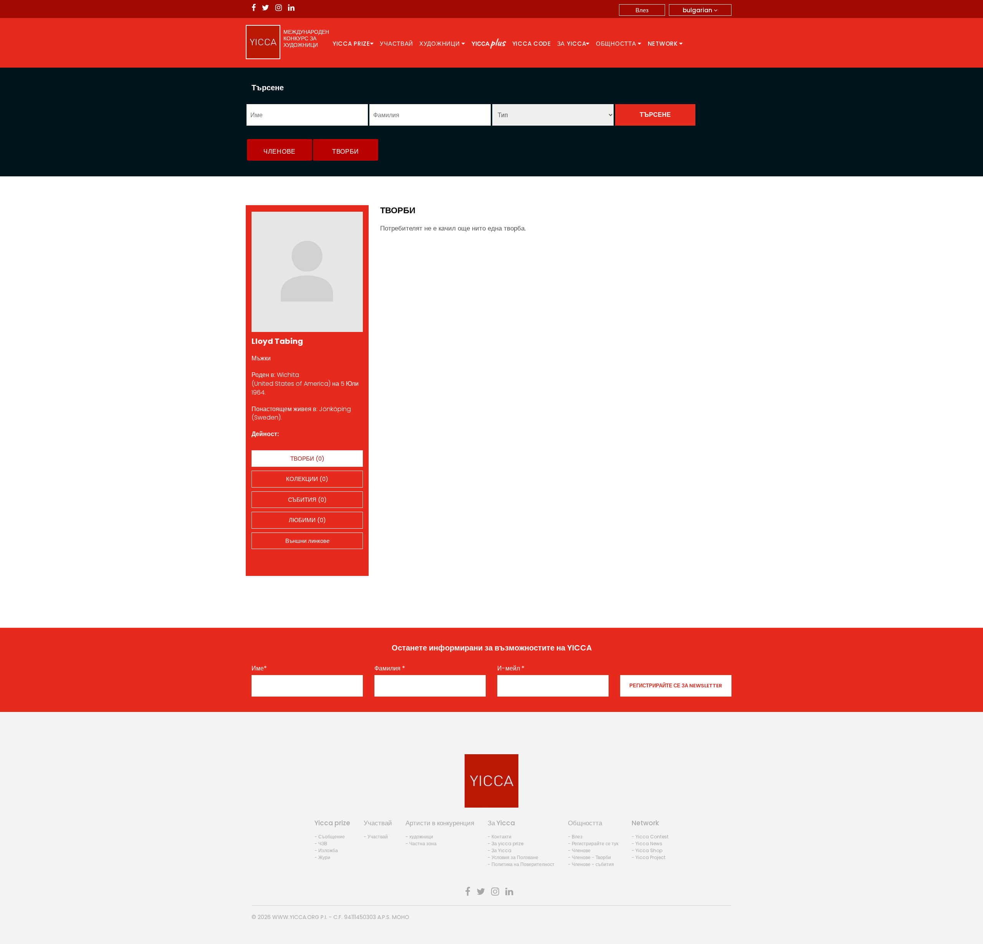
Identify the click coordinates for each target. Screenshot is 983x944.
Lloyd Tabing (277, 341)
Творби (345, 151)
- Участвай (376, 836)
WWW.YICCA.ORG (295, 917)
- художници (419, 836)
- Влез (575, 836)
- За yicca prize (505, 843)
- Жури (322, 857)
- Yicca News (647, 843)
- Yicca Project (648, 857)
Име (259, 668)
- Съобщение (329, 836)
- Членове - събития (591, 864)
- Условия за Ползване (513, 857)
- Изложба (326, 850)
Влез (642, 10)
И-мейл (511, 668)
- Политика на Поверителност (521, 864)
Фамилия (389, 668)
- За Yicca (499, 850)
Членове (279, 151)
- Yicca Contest (650, 836)
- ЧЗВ (320, 843)
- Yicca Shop (647, 850)
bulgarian (698, 10)
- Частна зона (421, 843)
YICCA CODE (531, 44)
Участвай (396, 44)
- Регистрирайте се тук (593, 843)
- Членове (579, 850)
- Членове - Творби (589, 857)
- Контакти (499, 836)
